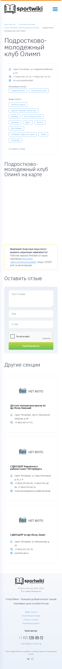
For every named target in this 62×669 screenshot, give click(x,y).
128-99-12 (31, 637)
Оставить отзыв (17, 148)
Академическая (18, 90)
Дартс (28, 122)
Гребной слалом (18, 104)
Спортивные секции (31, 615)
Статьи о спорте (31, 619)
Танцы (43, 134)
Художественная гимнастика (23, 110)
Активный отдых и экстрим (23, 134)
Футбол (40, 122)
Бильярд (14, 116)
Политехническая (39, 90)
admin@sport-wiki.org (31, 643)
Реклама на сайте (31, 623)
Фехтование (16, 128)
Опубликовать (31, 346)
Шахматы (15, 122)
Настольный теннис (33, 116)
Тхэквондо (15, 140)
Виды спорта (31, 612)
